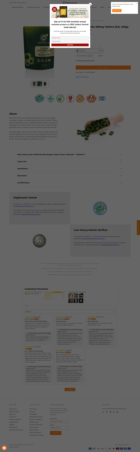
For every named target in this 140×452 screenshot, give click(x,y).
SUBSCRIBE (70, 45)
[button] (4, 448)
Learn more (117, 10)
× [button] (136, 3)
